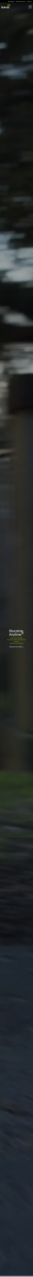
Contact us (29, 1)
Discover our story (15, 647)
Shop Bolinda (11, 1)
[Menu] (30, 6)
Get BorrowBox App (20, 1)
